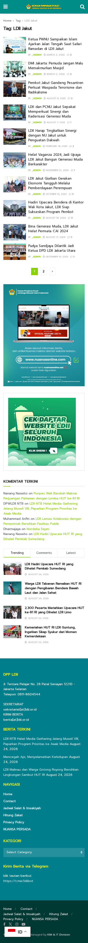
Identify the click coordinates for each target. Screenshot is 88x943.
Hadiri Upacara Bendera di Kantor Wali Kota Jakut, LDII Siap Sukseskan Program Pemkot (55, 207)
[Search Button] (82, 7)
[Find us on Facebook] (4, 924)
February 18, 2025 (56, 146)
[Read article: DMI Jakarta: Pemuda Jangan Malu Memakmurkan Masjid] (14, 69)
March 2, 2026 (55, 54)
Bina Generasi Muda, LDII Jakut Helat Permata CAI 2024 (53, 229)
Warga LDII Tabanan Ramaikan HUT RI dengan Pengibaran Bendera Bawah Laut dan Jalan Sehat (53, 588)
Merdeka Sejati (38, 529)
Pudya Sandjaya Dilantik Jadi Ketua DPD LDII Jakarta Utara (51, 248)
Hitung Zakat (13, 815)
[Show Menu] (5, 7)
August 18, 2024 (55, 218)
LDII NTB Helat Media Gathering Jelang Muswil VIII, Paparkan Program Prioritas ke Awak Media (40, 508)
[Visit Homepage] (43, 7)
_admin (36, 146)
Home (7, 21)
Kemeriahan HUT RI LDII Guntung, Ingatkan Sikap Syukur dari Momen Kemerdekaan (51, 632)
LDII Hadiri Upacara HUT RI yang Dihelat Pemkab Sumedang (42, 536)
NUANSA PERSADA (17, 829)
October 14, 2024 (56, 194)
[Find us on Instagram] (17, 924)
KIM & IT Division (58, 935)
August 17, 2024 (55, 237)
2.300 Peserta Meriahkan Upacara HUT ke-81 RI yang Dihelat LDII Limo (54, 610)
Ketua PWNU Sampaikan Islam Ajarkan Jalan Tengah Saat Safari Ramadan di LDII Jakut (54, 44)
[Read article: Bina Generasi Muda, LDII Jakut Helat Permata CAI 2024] (14, 232)
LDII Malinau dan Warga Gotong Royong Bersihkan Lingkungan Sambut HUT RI (41, 772)
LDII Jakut (31, 21)
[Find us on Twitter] (10, 924)
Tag (18, 21)
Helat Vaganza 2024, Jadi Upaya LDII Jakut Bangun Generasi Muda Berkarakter (55, 159)
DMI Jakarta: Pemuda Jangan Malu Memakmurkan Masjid (55, 66)
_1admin (37, 54)
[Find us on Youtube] (23, 924)
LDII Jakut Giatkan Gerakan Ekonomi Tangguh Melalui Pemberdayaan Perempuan (50, 183)
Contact (9, 801)
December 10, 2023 (56, 256)
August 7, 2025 (55, 122)
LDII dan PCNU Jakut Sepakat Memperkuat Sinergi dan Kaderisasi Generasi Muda (52, 111)
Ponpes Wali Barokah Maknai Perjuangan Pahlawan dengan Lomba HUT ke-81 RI (41, 496)
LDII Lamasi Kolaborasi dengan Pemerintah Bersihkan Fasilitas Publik (42, 521)
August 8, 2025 (55, 98)
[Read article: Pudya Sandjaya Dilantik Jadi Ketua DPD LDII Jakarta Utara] (14, 252)
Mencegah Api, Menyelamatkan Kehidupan (35, 757)
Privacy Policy (13, 822)
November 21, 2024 (57, 170)
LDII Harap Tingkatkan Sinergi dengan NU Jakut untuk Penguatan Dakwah (52, 135)
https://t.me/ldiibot (18, 881)
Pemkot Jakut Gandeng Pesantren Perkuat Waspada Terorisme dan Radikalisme (55, 87)
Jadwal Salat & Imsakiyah (22, 808)
